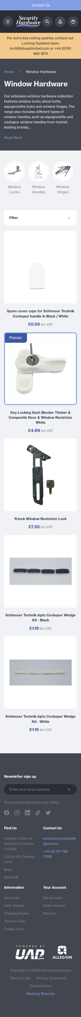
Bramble (48, 994)
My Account (52, 898)
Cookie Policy (40, 986)
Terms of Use (14, 921)
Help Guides (14, 905)
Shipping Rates (16, 913)
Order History (54, 905)
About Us (11, 898)
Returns (49, 913)
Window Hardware (41, 72)
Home (9, 72)
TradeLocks (13, 929)
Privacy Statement (51, 978)
